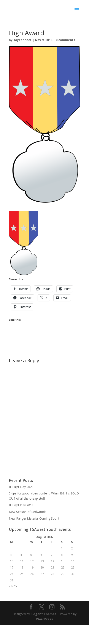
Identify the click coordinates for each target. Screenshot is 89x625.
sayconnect (22, 40)
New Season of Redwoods (27, 512)
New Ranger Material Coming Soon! (34, 518)
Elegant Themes (43, 614)
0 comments (65, 40)
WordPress (44, 619)
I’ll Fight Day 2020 (21, 487)
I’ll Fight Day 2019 (21, 505)
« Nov (13, 586)
